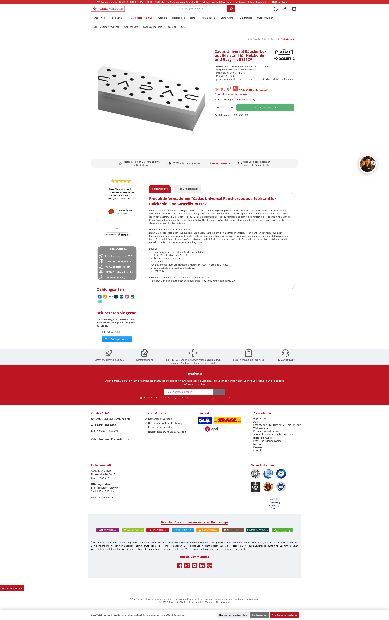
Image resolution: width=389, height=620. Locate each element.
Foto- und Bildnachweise (267, 441)
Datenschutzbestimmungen (166, 397)
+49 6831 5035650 (285, 359)
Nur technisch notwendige (233, 614)
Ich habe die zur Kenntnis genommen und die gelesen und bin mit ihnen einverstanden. (196, 397)
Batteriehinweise (263, 437)
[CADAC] (284, 56)
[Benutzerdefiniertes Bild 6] (281, 486)
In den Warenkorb (265, 107)
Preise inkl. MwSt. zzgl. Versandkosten (231, 94)
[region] (151, 95)
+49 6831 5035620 (221, 163)
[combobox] (193, 8)
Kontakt (257, 450)
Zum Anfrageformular (117, 339)
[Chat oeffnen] (367, 164)
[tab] (160, 189)
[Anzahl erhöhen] (232, 107)
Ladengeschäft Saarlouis (218, 1)
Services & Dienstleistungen (252, 1)
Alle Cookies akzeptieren (285, 614)
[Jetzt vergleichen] (276, 8)
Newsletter (259, 444)
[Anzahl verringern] (218, 107)
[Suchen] (231, 8)
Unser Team (281, 1)
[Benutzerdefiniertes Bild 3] (281, 474)
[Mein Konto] (285, 8)
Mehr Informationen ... (177, 615)
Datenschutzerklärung (266, 431)
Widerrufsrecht (262, 428)
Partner (257, 447)
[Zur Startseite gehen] (108, 9)
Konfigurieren (259, 614)
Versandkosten (186, 598)
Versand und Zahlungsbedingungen (273, 434)
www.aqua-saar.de (102, 497)
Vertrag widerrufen (12, 588)
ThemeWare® (223, 602)
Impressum (260, 418)
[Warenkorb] (294, 8)
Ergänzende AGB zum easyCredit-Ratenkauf (278, 425)
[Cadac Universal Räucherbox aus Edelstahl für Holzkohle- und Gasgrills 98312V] (151, 95)
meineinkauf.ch (212, 359)
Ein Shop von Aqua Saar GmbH (182, 1)
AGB (210, 397)
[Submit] (219, 392)
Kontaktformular (144, 359)
